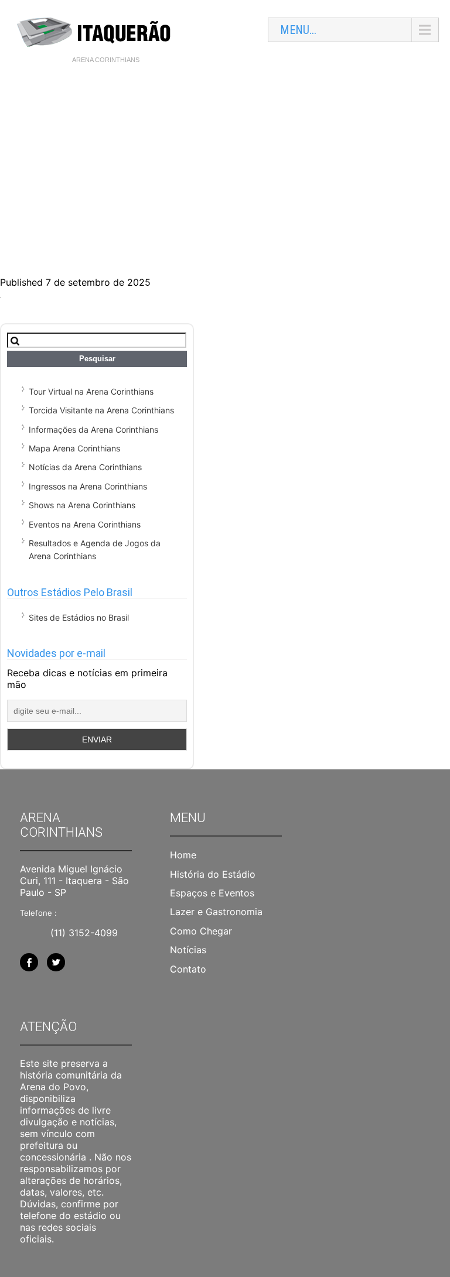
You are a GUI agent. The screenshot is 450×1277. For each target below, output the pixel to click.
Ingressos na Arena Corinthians (88, 486)
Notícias (188, 950)
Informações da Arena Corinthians (93, 429)
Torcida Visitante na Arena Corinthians (101, 410)
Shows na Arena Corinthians (82, 505)
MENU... (298, 30)
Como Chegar (201, 931)
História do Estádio (212, 874)
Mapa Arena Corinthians (74, 448)
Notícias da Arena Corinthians (85, 467)
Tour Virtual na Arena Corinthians (91, 391)
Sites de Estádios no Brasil (79, 617)
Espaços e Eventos (212, 893)
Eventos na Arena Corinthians (85, 524)
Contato (188, 969)
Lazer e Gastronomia (216, 911)
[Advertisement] (225, 159)
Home (183, 855)
